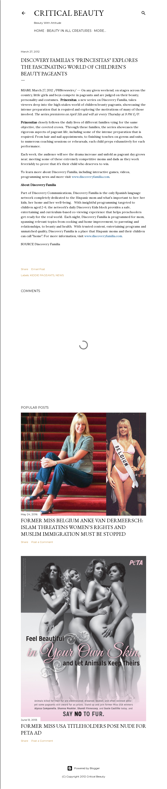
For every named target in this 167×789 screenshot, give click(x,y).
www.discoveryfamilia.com (90, 177)
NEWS (60, 275)
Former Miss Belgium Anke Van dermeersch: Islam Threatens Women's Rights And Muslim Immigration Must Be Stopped (82, 527)
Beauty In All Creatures (69, 31)
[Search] (143, 12)
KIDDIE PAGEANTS (42, 275)
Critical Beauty (69, 13)
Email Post (38, 269)
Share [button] (24, 269)
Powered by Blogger (87, 768)
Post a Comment (42, 542)
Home (39, 31)
